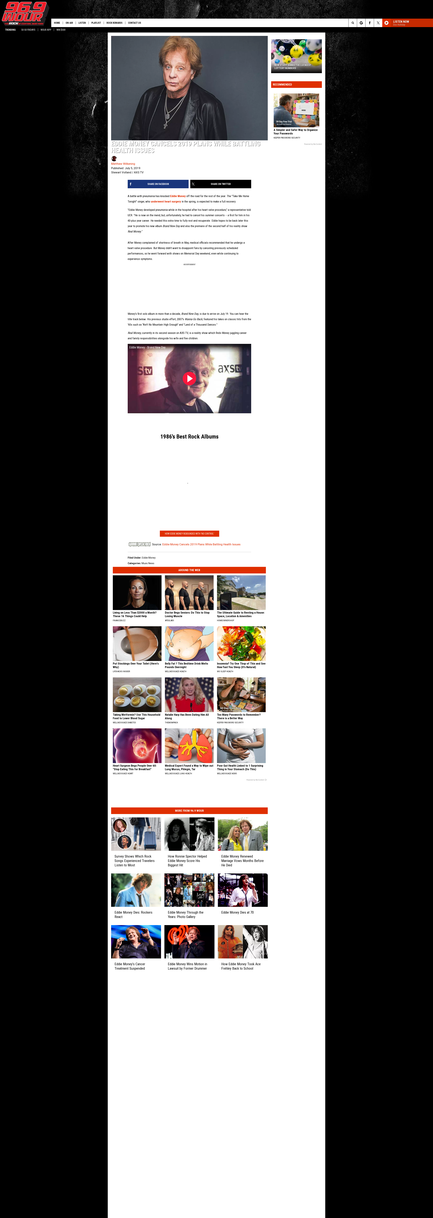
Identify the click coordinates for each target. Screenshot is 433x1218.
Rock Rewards (114, 23)
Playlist (96, 23)
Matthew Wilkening (123, 163)
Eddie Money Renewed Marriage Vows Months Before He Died (242, 860)
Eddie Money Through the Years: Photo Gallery (185, 914)
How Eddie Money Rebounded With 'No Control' (189, 533)
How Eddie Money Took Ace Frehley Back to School (241, 966)
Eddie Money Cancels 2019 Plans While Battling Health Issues (201, 544)
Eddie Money (178, 196)
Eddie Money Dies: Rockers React (133, 914)
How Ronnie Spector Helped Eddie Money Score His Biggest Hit (187, 860)
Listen (82, 23)
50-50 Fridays (28, 29)
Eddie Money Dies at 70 (237, 912)
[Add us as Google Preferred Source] (361, 23)
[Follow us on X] (378, 23)
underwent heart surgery (166, 201)
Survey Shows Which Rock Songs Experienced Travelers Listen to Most (135, 860)
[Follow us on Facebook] (370, 23)
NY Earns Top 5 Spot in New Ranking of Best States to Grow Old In (296, 67)
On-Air (69, 23)
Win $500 (60, 29)
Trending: (10, 29)
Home (57, 23)
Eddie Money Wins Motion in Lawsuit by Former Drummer (187, 966)
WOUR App (46, 29)
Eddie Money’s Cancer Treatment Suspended (130, 966)
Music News (148, 563)
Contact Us (134, 23)
